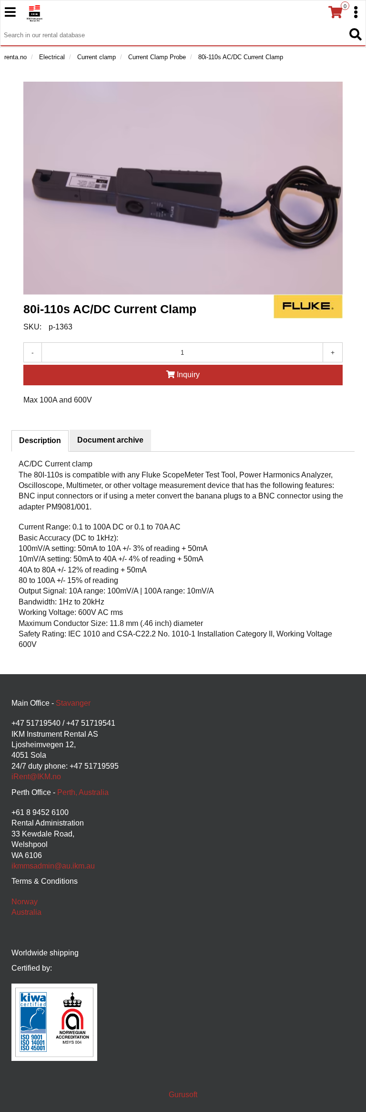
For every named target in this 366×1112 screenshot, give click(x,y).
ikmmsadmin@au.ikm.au (53, 866)
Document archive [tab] (110, 440)
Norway (24, 902)
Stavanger (73, 703)
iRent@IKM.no (36, 777)
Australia (26, 912)
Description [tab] (40, 440)
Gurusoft (183, 1095)
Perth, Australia (83, 792)
